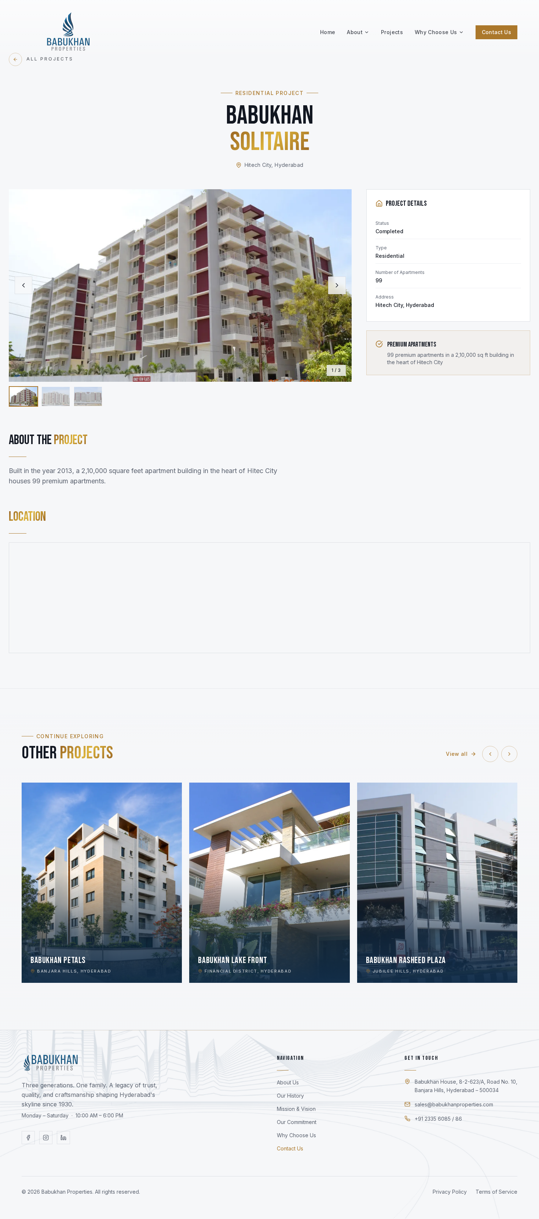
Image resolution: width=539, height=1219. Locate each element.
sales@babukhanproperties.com (454, 1104)
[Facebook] (28, 1137)
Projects (392, 32)
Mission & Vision (296, 1109)
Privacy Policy (450, 1192)
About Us (288, 1082)
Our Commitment (296, 1122)
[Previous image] (23, 285)
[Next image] (337, 285)
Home (327, 32)
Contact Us (496, 32)
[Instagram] (45, 1137)
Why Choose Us (436, 32)
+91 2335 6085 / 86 (438, 1119)
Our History (290, 1095)
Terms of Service (496, 1192)
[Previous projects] (490, 754)
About (355, 32)
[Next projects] (509, 754)
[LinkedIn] (63, 1137)
